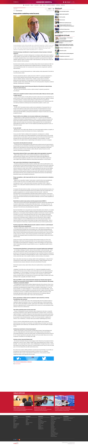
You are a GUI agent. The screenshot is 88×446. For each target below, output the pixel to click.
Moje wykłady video (41, 422)
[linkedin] (53, 9)
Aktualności (29, 361)
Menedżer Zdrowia (53, 419)
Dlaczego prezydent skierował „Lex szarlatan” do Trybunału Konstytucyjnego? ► (66, 26)
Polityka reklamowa (16, 424)
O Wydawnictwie (15, 418)
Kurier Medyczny (53, 432)
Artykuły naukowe (40, 425)
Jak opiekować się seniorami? (64, 56)
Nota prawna (15, 426)
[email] (49, 9)
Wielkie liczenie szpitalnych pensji (65, 22)
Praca (14, 422)
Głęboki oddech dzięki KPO (64, 14)
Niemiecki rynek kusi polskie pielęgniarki (66, 53)
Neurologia (52, 425)
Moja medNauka (40, 418)
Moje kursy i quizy (40, 423)
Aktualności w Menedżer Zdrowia (21, 361)
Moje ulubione (40, 420)
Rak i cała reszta (62, 19)
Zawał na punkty (62, 16)
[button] (73, 2)
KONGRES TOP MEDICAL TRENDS (55, 418)
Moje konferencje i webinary (42, 421)
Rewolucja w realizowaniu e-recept (65, 47)
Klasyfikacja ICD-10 (40, 428)
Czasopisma (27, 419)
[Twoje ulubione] (67, 2)
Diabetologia (52, 423)
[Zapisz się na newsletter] (65, 2)
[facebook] (50, 9)
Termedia (73, 443)
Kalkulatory (39, 426)
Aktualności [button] (27, 5)
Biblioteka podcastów (54, 436)
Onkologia (52, 424)
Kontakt (14, 421)
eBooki (44, 5)
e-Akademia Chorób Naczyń (67, 420)
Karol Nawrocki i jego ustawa (64, 29)
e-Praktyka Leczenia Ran (54, 434)
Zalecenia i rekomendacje (54, 433)
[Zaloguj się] (63, 2)
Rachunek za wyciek (62, 50)
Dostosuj (39, 419)
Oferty (14, 419)
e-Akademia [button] (58, 5)
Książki (41, 5)
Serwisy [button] (32, 5)
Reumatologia (53, 426)
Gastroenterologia (53, 428)
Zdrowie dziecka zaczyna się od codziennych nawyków (67, 32)
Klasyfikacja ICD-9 (40, 427)
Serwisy (27, 418)
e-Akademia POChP (66, 419)
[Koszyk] (69, 2)
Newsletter (14, 420)
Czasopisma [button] (36, 5)
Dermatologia (53, 422)
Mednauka (27, 424)
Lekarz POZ (52, 420)
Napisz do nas (15, 425)
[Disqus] (33, 377)
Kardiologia (52, 427)
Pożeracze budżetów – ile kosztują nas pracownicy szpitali (66, 38)
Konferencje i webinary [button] (50, 5)
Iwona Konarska (19, 10)
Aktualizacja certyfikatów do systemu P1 (66, 59)
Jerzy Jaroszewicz (17, 363)
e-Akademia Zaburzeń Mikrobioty (68, 418)
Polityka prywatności (16, 423)
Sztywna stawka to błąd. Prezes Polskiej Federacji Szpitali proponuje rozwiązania (66, 45)
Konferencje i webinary (29, 422)
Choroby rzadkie (53, 421)
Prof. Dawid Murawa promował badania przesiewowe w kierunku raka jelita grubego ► (66, 41)
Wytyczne (39, 424)
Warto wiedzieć (53, 435)
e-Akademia (27, 423)
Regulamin (14, 427)
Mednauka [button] (63, 5)
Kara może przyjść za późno (64, 11)
